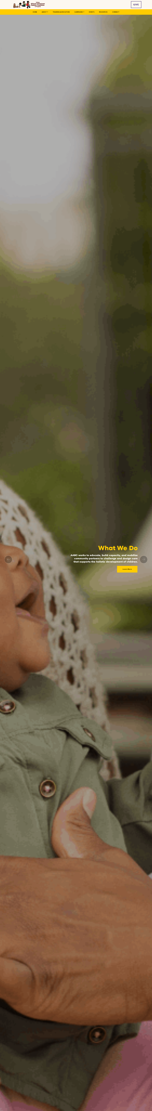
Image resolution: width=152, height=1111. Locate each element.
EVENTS (91, 12)
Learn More (127, 572)
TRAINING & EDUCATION (61, 12)
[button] (8, 559)
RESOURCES (103, 12)
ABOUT (44, 12)
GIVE (136, 4)
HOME (35, 12)
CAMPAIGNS (78, 12)
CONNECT (115, 12)
